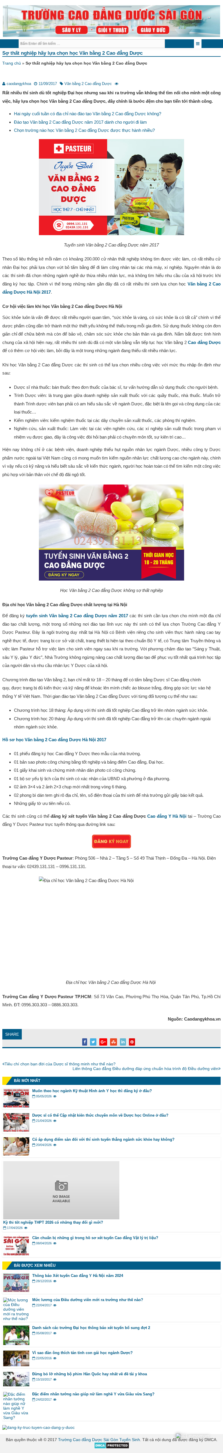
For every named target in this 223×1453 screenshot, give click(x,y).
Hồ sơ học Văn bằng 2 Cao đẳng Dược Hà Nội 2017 (54, 739)
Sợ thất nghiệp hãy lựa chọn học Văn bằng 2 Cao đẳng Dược (72, 53)
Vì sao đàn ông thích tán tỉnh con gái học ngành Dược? (82, 1353)
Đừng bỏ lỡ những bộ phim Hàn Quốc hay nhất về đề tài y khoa (89, 1374)
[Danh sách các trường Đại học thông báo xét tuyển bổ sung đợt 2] (16, 1343)
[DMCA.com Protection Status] (111, 1447)
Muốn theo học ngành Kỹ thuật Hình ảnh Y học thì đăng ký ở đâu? (92, 1091)
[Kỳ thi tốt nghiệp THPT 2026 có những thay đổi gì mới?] (61, 1218)
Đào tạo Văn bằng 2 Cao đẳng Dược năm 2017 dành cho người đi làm (80, 122)
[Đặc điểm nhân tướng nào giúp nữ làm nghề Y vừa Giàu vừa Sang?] (16, 1417)
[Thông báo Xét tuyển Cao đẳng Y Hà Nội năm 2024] (16, 1290)
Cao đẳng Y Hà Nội (166, 816)
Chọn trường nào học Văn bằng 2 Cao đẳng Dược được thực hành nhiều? (84, 130)
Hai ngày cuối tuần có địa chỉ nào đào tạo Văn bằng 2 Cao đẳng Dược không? (87, 113)
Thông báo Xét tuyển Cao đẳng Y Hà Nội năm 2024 (77, 1275)
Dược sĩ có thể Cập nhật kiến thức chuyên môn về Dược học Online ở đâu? (100, 1115)
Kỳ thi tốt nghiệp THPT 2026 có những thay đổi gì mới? (53, 1222)
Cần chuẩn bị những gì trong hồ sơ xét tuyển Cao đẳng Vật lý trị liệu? (95, 1238)
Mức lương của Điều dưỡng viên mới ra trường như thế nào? (87, 1300)
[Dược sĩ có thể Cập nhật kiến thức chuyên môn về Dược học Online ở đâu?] (16, 1130)
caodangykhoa (19, 83)
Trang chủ (11, 63)
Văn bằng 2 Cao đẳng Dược (88, 83)
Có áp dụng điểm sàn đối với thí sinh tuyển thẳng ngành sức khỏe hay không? (103, 1139)
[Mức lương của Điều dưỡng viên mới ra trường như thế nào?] (16, 1318)
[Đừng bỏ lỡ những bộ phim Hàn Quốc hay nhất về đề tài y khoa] (16, 1385)
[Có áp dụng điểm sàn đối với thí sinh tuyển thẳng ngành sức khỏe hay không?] (16, 1154)
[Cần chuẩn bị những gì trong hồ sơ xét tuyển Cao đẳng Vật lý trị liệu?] (16, 1254)
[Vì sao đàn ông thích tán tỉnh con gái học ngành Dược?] (16, 1364)
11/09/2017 (48, 83)
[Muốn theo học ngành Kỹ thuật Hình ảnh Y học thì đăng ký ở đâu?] (16, 1106)
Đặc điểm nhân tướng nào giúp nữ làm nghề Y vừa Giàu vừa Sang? (93, 1394)
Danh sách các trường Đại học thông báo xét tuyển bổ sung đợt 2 (91, 1328)
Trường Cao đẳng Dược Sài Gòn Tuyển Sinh (99, 1439)
